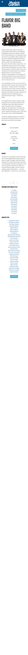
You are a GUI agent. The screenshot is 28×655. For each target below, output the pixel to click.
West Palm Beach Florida (14, 250)
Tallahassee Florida (14, 243)
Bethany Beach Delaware (14, 235)
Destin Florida (14, 238)
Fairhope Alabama (14, 231)
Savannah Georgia (14, 257)
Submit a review (21, 10)
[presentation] (13, 181)
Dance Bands (14, 204)
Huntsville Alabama (14, 226)
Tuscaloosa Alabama (14, 224)
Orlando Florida (14, 249)
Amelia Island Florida (14, 254)
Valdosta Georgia (14, 266)
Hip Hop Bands (14, 192)
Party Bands (14, 206)
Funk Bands (14, 208)
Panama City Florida (14, 240)
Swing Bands (14, 209)
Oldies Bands (14, 202)
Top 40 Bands (14, 194)
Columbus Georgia (14, 261)
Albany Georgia (14, 264)
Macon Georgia (14, 259)
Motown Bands (14, 199)
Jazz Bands (14, 195)
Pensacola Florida (14, 242)
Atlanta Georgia (14, 256)
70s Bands (14, 190)
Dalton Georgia (14, 263)
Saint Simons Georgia (14, 270)
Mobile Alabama (14, 227)
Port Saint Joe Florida (14, 252)
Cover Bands (14, 211)
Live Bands (14, 213)
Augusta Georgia (14, 272)
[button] (10, 183)
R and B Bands (14, 201)
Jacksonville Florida (14, 245)
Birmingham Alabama (14, 222)
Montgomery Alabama (14, 220)
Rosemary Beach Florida (14, 247)
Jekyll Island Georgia (14, 268)
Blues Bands (14, 197)
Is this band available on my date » (16, 14)
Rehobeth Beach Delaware (14, 236)
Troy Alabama (14, 233)
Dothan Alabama (14, 229)
